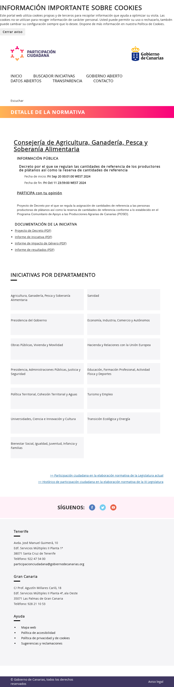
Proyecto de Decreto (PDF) (33, 231)
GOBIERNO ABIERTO (104, 76)
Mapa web (28, 627)
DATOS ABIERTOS (26, 81)
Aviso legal (155, 682)
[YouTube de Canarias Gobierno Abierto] (113, 507)
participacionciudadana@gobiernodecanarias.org (49, 564)
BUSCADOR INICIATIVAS (54, 76)
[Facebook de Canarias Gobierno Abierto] (92, 507)
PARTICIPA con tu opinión (39, 193)
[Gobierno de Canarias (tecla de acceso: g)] (147, 53)
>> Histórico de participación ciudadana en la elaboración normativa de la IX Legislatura (100, 482)
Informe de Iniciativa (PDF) (33, 237)
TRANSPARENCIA (67, 81)
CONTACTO (103, 81)
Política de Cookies (151, 24)
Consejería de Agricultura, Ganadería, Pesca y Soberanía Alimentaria (81, 145)
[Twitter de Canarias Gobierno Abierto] (103, 507)
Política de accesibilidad (38, 633)
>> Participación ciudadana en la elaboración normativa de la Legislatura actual (106, 475)
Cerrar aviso (12, 32)
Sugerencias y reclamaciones (41, 643)
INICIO (16, 76)
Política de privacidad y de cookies (45, 638)
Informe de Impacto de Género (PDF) (40, 243)
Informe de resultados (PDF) (34, 250)
